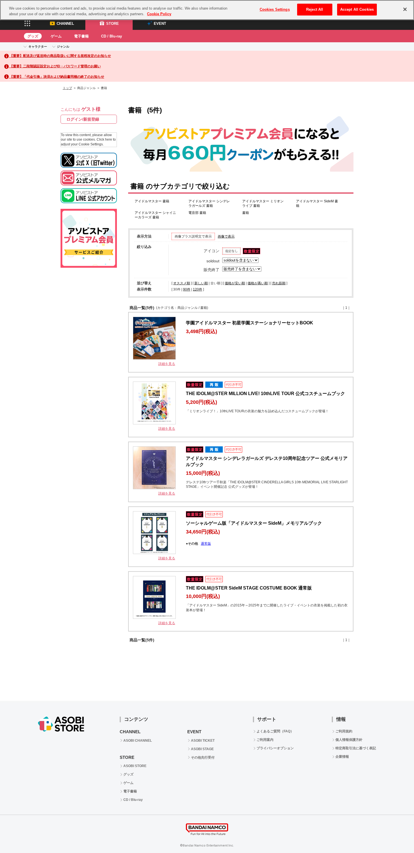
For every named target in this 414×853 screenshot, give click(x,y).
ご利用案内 (265, 740)
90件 (186, 289)
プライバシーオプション (275, 748)
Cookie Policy (159, 14)
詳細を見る (166, 364)
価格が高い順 (258, 283)
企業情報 (342, 757)
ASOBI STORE (134, 766)
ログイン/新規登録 (82, 119)
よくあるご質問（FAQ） (275, 731)
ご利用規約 (343, 731)
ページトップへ (396, 835)
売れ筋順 (279, 283)
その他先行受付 (203, 757)
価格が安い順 (235, 283)
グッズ (32, 36)
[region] (207, 10)
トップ (67, 88)
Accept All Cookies (357, 9)
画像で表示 (226, 236)
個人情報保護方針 (348, 740)
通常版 (206, 544)
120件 (197, 289)
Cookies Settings (275, 9)
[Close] (405, 9)
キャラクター (37, 46)
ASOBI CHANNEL (137, 741)
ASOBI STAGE (202, 749)
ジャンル (63, 46)
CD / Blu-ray (111, 36)
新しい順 (201, 283)
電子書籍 (81, 36)
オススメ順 (181, 283)
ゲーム (56, 36)
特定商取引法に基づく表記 (355, 748)
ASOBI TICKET (203, 741)
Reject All (314, 9)
